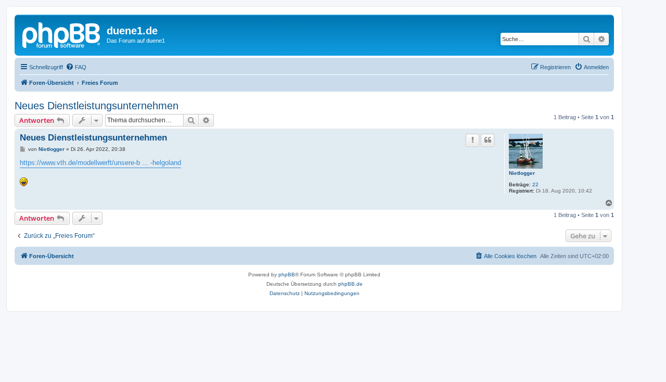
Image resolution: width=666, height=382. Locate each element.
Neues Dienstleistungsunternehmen (96, 105)
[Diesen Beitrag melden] (472, 140)
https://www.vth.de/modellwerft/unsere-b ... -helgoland (100, 163)
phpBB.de (350, 284)
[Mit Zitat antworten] (487, 140)
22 (535, 184)
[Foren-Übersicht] (62, 33)
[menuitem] (76, 67)
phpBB (286, 274)
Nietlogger (522, 173)
